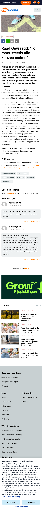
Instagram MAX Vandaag (11, 435)
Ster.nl (26, 269)
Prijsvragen (6, 406)
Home (3, 397)
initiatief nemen (8, 173)
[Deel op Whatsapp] (8, 41)
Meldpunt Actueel (8, 448)
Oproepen (26, 402)
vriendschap (7, 181)
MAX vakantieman (9, 443)
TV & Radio (6, 402)
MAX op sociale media (10, 439)
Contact (4, 386)
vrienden (30, 177)
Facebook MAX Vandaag (11, 430)
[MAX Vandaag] (9, 10)
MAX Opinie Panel (29, 397)
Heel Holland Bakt (9, 452)
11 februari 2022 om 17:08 (16, 229)
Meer (37, 305)
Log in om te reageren (32, 221)
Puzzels (4, 410)
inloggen (10, 193)
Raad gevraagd (8, 177)
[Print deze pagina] (17, 41)
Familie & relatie (7, 36)
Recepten (5, 414)
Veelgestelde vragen (9, 381)
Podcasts (5, 419)
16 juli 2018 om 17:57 (14, 205)
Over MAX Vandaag (9, 377)
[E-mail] (12, 41)
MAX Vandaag (23, 173)
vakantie (20, 177)
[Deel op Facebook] (3, 41)
